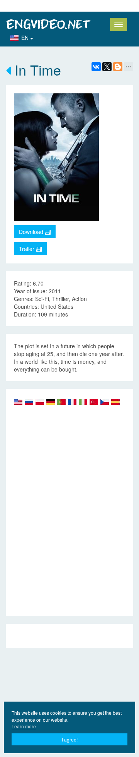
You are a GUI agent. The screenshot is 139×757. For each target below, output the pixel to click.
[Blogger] (117, 66)
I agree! (70, 739)
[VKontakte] (96, 66)
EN (25, 37)
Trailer (27, 249)
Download (32, 232)
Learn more (24, 726)
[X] (107, 66)
